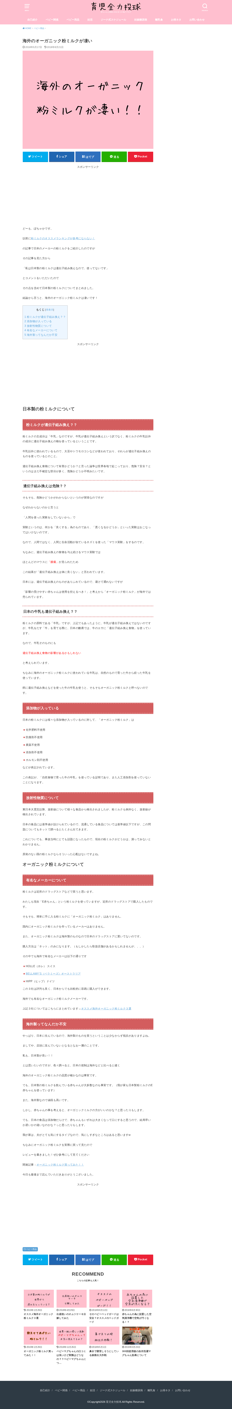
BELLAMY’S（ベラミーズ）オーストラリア (53, 973)
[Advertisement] (88, 193)
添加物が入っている (38, 321)
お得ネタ (176, 19)
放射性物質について (38, 325)
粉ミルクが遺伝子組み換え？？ (45, 316)
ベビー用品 (73, 19)
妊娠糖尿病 (140, 19)
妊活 (90, 19)
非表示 (49, 309)
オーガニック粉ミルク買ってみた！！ (60, 1164)
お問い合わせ (197, 19)
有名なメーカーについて (40, 330)
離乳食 (159, 19)
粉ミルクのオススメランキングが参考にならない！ (63, 238)
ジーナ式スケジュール (113, 19)
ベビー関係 (52, 19)
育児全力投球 (113, 1402)
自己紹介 (32, 19)
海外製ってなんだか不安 (40, 334)
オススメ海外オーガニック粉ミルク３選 (106, 1008)
